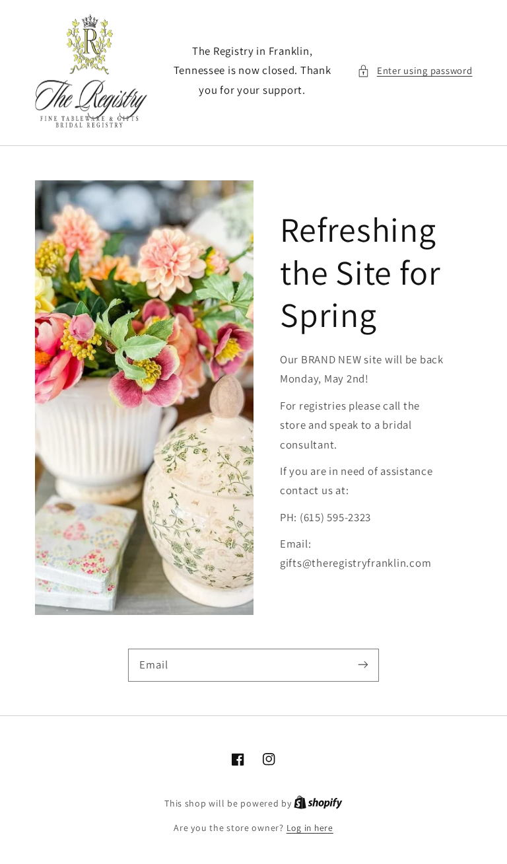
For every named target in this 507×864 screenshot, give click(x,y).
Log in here (310, 828)
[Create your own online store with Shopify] (318, 803)
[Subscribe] (363, 664)
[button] (414, 70)
